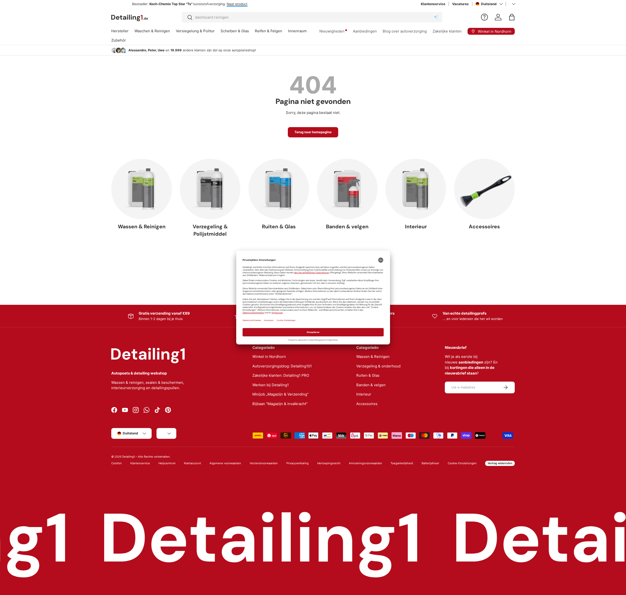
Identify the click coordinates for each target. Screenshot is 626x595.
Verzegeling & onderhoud (378, 366)
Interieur (416, 226)
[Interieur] (415, 189)
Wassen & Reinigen (142, 226)
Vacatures (460, 4)
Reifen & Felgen (268, 31)
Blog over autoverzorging (405, 31)
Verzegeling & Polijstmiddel (210, 230)
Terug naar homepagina (313, 132)
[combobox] (312, 17)
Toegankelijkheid (402, 463)
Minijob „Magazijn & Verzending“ (280, 394)
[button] (511, 17)
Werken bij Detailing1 (270, 385)
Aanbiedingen (365, 31)
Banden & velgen (347, 226)
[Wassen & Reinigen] (141, 189)
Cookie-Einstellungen (462, 463)
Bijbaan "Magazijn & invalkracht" (280, 403)
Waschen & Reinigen (152, 31)
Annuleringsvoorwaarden (365, 463)
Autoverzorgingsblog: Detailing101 (282, 366)
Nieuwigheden (332, 31)
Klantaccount (192, 463)
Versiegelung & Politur (195, 31)
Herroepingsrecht (328, 463)
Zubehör (118, 40)
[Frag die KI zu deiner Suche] (436, 17)
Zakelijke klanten (447, 31)
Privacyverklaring (297, 463)
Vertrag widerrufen (500, 463)
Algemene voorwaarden (225, 463)
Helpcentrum (167, 463)
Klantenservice (433, 4)
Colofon (116, 463)
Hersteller (120, 31)
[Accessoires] (484, 189)
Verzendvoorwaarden (264, 463)
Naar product (216, 4)
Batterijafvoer (430, 463)
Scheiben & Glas (235, 31)
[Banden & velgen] (347, 189)
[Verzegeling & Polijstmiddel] (210, 189)
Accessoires (484, 226)
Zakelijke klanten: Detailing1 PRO (280, 375)
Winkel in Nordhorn (269, 356)
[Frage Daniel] (484, 17)
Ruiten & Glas (279, 226)
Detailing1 (128, 456)
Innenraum (297, 31)
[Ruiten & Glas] (278, 189)
